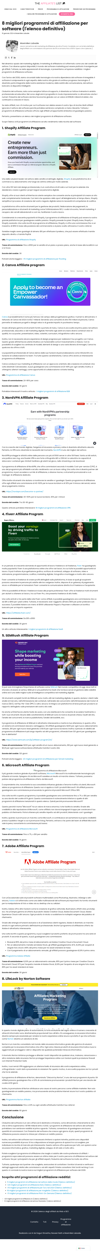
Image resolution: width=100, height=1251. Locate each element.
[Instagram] (6, 58)
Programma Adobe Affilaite (18, 956)
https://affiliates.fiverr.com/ (18, 613)
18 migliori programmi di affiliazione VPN (53, 508)
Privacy (55, 1222)
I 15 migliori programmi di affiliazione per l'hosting (44, 259)
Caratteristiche (27, 9)
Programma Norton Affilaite (18, 1099)
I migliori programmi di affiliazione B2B (53, 391)
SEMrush (54, 687)
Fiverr (79, 565)
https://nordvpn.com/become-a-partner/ (24, 491)
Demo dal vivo (10, 9)
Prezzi (40, 9)
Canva (5, 317)
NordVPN (57, 450)
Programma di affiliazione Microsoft (22, 829)
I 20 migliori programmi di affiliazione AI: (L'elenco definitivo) (25, 1199)
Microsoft (51, 773)
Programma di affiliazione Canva (20, 375)
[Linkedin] (15, 58)
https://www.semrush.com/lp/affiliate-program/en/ (29, 740)
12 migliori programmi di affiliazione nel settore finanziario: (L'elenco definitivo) (32, 1201)
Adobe (12, 900)
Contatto (34, 1222)
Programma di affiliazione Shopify (21, 239)
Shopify (67, 179)
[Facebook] (12, 58)
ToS (44, 1222)
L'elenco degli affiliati (47, 1211)
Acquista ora (67, 14)
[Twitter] (9, 58)
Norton (10, 1039)
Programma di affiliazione (58, 9)
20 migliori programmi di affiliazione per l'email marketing (48, 759)
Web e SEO (64, 1211)
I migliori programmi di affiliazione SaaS (45, 629)
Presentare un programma (84, 9)
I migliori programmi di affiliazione (42, 14)
